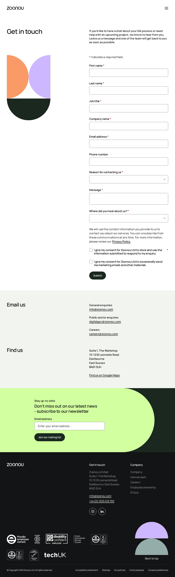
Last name (96, 83)
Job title (95, 101)
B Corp (134, 492)
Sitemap (106, 570)
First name (96, 65)
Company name (100, 119)
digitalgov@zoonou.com (105, 321)
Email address (99, 136)
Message (96, 190)
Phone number (98, 154)
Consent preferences (158, 570)
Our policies (119, 570)
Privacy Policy (121, 241)
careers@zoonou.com (103, 334)
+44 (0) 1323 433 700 (101, 501)
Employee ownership (143, 487)
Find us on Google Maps (104, 375)
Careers (135, 482)
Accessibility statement (87, 570)
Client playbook (136, 570)
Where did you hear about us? (109, 211)
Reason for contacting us (106, 172)
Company (136, 472)
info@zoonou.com (101, 309)
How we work (138, 477)
